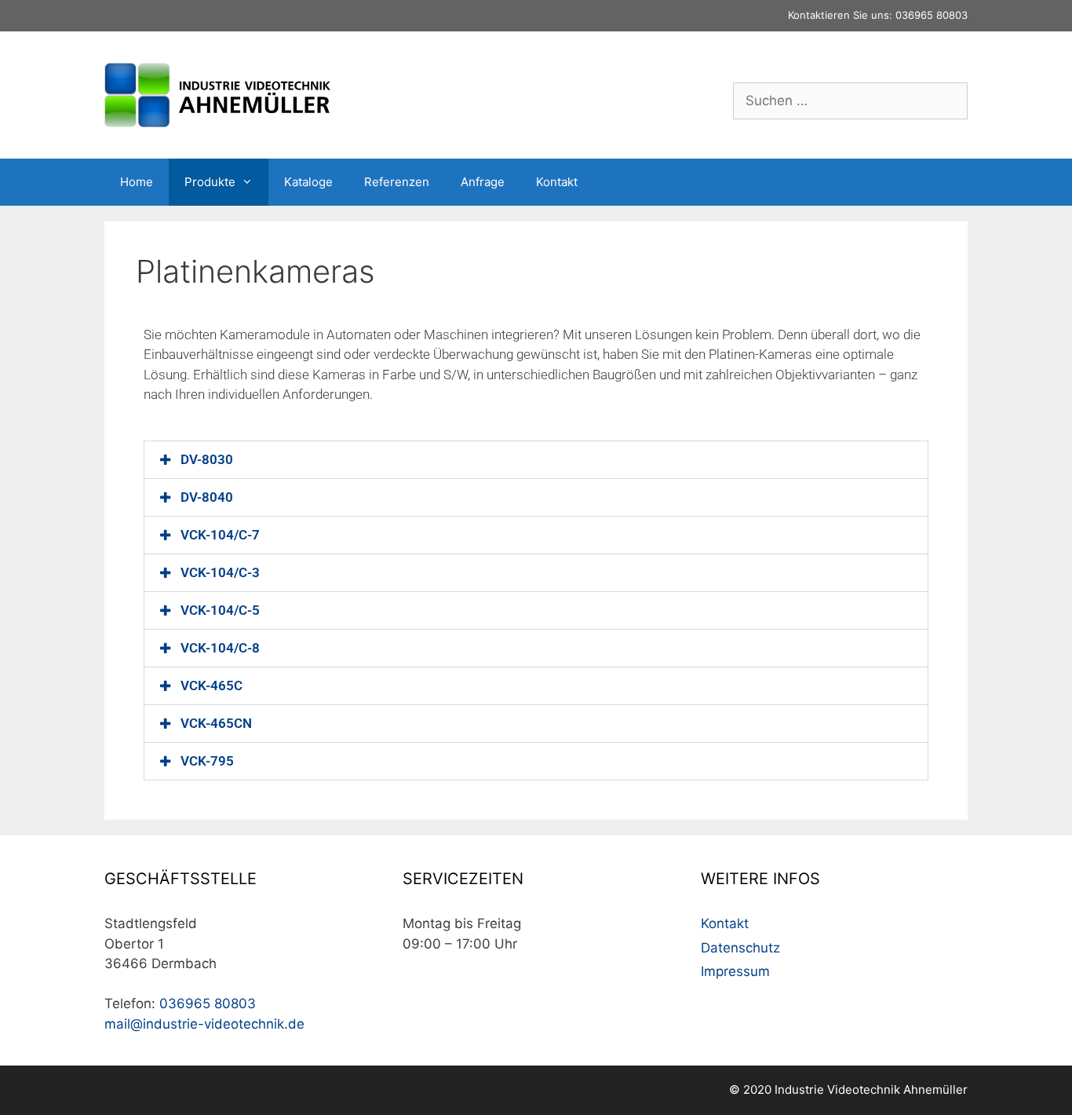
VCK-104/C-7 (220, 535)
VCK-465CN (216, 723)
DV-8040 (206, 497)
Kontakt (557, 181)
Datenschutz (740, 948)
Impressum (735, 971)
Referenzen (396, 181)
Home (136, 181)
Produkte (209, 181)
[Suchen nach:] (850, 100)
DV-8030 (206, 459)
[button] (536, 459)
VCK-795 (207, 761)
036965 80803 (931, 15)
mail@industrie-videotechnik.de (204, 1024)
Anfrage (483, 181)
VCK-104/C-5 (220, 610)
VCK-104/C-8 (220, 648)
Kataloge (308, 181)
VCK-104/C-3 (220, 572)
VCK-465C (211, 685)
